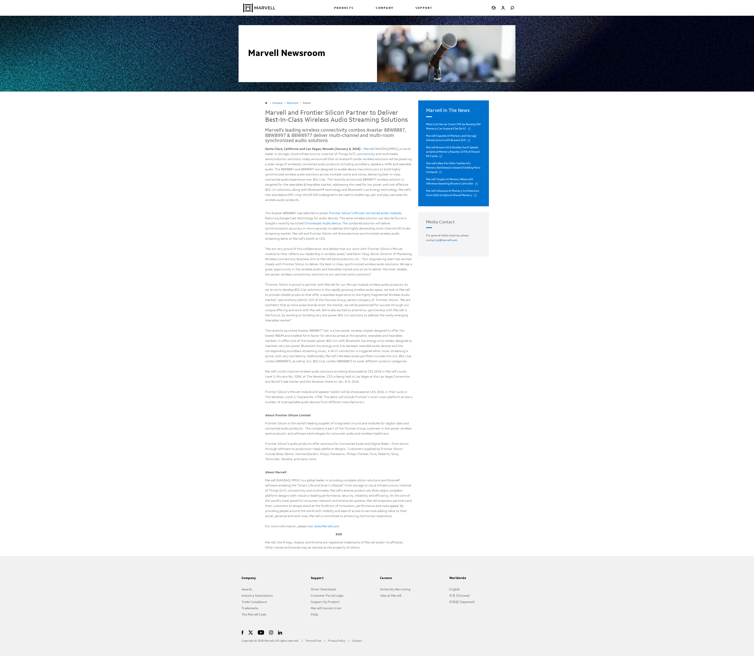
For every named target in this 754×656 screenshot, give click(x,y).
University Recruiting (395, 589)
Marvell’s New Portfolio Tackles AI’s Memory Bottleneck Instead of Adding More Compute (453, 167)
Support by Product (325, 602)
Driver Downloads (323, 589)
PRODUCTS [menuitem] (344, 8)
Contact (357, 641)
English (454, 589)
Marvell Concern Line (326, 608)
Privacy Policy (336, 641)
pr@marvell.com (446, 240)
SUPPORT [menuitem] (423, 8)
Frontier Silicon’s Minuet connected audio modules (365, 213)
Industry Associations (257, 595)
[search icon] (512, 7)
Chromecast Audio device (322, 223)
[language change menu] (493, 7)
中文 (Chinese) (459, 595)
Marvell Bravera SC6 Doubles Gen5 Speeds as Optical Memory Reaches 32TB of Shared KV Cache (452, 152)
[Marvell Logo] (257, 7)
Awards (247, 589)
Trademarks (250, 608)
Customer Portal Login (327, 595)
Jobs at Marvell (390, 595)
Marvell (369, 149)
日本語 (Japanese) (461, 602)
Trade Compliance (254, 602)
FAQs (314, 614)
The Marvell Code (254, 614)
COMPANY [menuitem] (384, 8)
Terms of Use (313, 641)
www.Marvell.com (326, 526)
